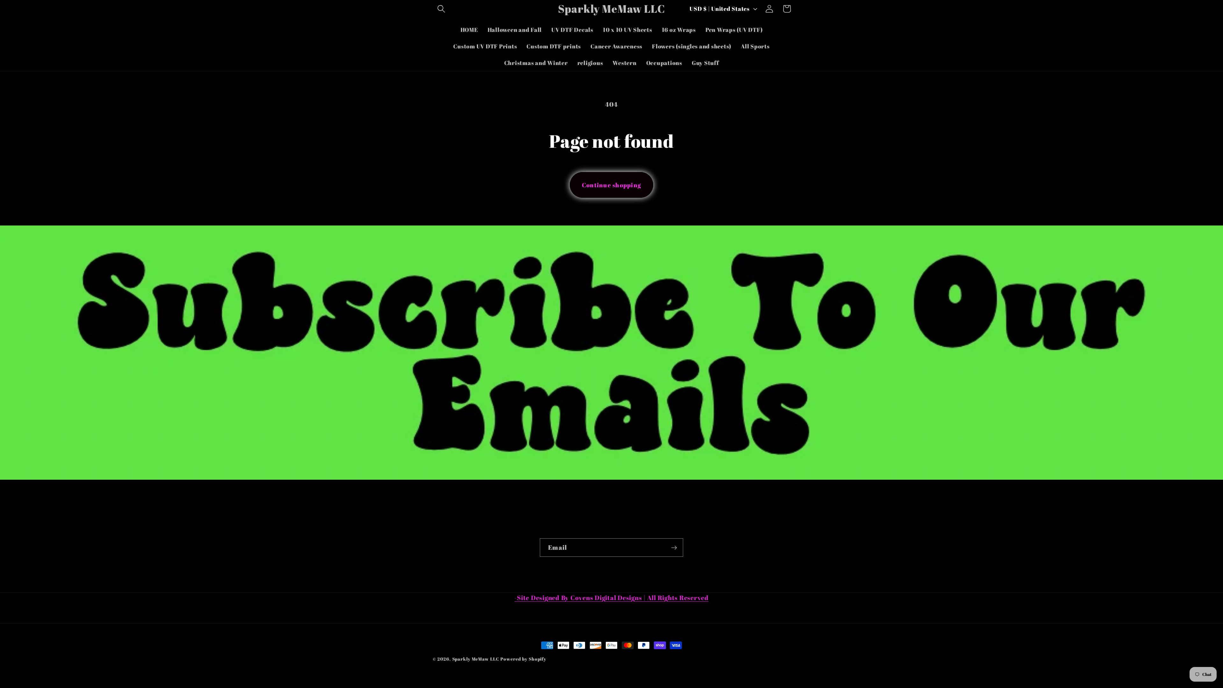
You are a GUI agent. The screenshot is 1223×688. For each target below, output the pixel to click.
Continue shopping (611, 185)
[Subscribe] (674, 547)
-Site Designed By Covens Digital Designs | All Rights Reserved (611, 597)
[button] (441, 9)
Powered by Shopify (523, 659)
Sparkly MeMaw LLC (475, 659)
